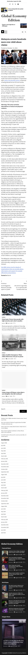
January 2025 (4, 493)
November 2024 (5, 498)
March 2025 (4, 487)
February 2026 (4, 458)
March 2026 (4, 456)
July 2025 (3, 477)
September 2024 (5, 503)
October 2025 (4, 469)
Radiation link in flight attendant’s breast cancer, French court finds (17, 551)
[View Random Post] (22, 32)
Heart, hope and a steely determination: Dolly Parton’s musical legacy (15, 566)
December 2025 (4, 464)
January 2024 (4, 522)
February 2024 (4, 519)
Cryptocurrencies (8, 639)
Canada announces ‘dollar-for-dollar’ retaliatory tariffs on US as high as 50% (17, 594)
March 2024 (4, 516)
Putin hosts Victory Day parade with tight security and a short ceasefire (12, 320)
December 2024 (4, 495)
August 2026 (4, 443)
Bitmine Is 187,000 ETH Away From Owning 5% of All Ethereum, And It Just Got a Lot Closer (17, 602)
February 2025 (4, 490)
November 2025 (5, 466)
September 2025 (5, 472)
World (9, 275)
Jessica (3, 323)
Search (3, 409)
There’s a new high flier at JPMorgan (8, 25)
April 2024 (3, 514)
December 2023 (4, 524)
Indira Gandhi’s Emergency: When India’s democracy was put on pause (12, 355)
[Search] (25, 32)
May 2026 (3, 450)
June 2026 (3, 448)
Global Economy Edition (14, 17)
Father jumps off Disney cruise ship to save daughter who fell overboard (13, 393)
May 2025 (3, 482)
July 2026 (3, 445)
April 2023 (3, 532)
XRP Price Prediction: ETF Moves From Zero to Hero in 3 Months (16, 609)
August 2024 (4, 506)
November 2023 (5, 527)
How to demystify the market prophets (15, 9)
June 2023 (3, 530)
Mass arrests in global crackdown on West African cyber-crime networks (17, 574)
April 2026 (3, 453)
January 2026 (4, 461)
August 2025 (4, 474)
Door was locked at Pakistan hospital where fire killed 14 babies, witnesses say (17, 559)
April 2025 (3, 485)
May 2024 (3, 511)
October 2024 (4, 501)
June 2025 (3, 480)
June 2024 (3, 509)
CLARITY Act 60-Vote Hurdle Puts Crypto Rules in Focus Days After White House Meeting (14, 642)
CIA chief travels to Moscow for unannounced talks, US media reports (16, 587)
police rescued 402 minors (12, 80)
